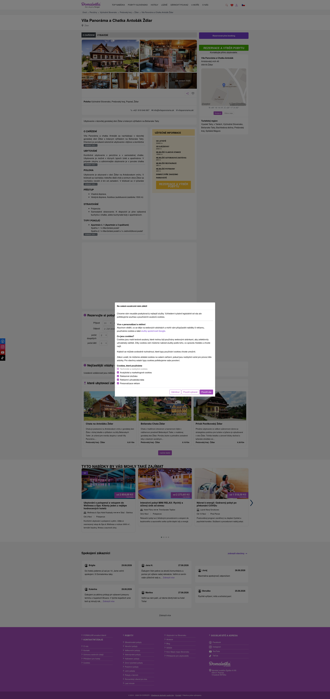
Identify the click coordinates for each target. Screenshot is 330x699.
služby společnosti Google (153, 330)
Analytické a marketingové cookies (136, 372)
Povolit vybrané (190, 391)
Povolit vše (206, 391)
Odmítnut (175, 391)
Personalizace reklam (130, 383)
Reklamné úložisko (129, 376)
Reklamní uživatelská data (132, 379)
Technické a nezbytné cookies (133, 368)
